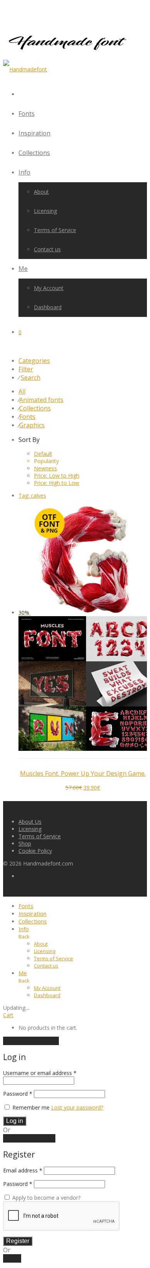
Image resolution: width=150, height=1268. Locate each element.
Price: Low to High (56, 475)
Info (24, 172)
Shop (24, 843)
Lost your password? (77, 1107)
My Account (48, 288)
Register (17, 1241)
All (21, 391)
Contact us (47, 249)
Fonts (26, 113)
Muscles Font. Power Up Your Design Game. (83, 773)
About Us (30, 821)
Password (17, 1093)
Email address (22, 1170)
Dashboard (48, 307)
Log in (14, 1121)
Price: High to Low (56, 482)
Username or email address (40, 1073)
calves (32, 495)
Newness (45, 468)
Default (43, 453)
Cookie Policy (35, 850)
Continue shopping (31, 1041)
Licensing (45, 210)
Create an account (29, 1138)
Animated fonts (41, 400)
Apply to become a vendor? (45, 1197)
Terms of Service (55, 230)
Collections (34, 152)
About (41, 191)
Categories (34, 360)
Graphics (32, 425)
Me (23, 268)
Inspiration (34, 133)
